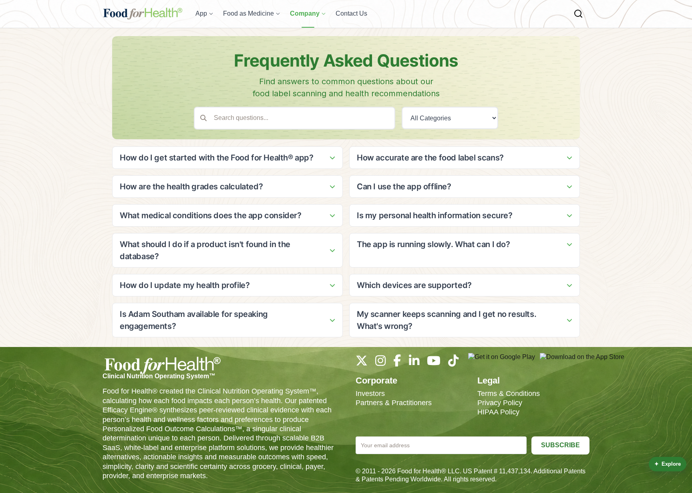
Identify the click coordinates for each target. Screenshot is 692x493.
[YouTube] (434, 362)
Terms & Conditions (508, 394)
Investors (370, 394)
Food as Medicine (248, 13)
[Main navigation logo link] (143, 13)
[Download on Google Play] (501, 361)
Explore (667, 464)
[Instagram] (380, 362)
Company (305, 13)
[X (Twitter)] (362, 362)
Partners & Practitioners (394, 403)
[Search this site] (578, 13)
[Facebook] (397, 362)
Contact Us (351, 13)
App (201, 13)
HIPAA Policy (498, 412)
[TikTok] (453, 362)
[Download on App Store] (582, 361)
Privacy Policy (499, 403)
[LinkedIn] (414, 362)
